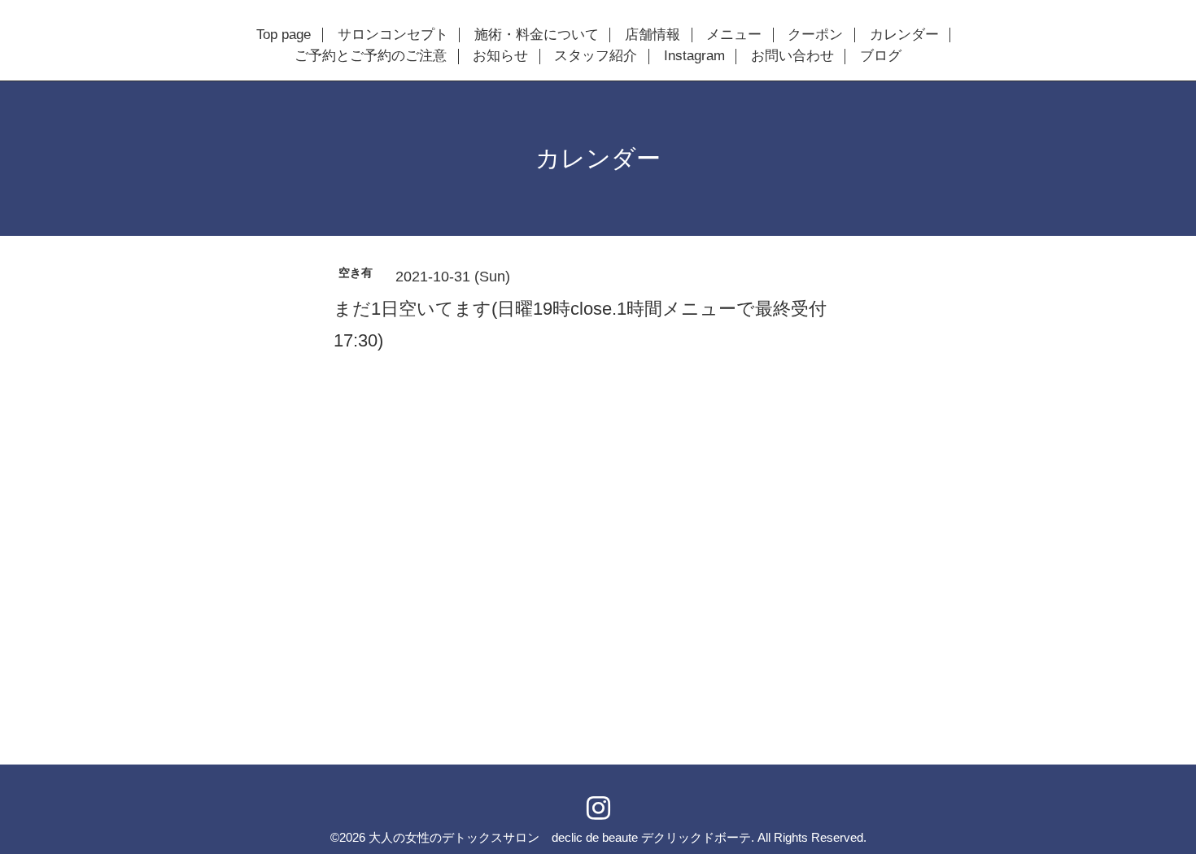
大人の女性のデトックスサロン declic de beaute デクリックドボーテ (560, 837)
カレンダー (904, 35)
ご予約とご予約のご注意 (371, 56)
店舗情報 (652, 35)
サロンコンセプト (393, 35)
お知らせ (500, 56)
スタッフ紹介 (595, 56)
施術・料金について (536, 35)
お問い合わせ (792, 56)
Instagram (694, 56)
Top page (283, 35)
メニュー (734, 35)
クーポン (815, 35)
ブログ (880, 56)
